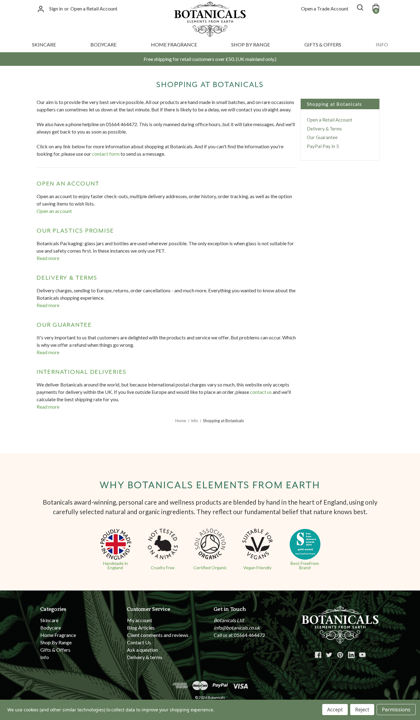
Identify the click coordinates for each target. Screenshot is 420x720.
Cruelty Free (163, 567)
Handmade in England (115, 565)
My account (139, 620)
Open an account (68, 183)
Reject (362, 709)
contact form (106, 154)
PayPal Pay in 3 (323, 146)
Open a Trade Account (324, 8)
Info (382, 44)
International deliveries (82, 372)
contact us (261, 392)
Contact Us (139, 642)
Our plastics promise (75, 230)
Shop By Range (250, 44)
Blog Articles (141, 627)
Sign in (56, 8)
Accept (335, 709)
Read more (48, 258)
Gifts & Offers (322, 44)
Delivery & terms (67, 278)
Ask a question (142, 650)
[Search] (359, 7)
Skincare (44, 44)
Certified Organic (210, 567)
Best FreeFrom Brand (305, 565)
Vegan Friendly (257, 567)
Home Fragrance (174, 44)
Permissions (396, 709)
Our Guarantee (322, 137)
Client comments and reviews (157, 635)
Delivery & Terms (324, 128)
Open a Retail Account (93, 8)
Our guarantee (64, 325)
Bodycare (103, 44)
